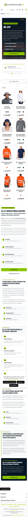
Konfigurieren (21, 382)
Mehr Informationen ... (14, 379)
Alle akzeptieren (13, 385)
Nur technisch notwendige (9, 382)
